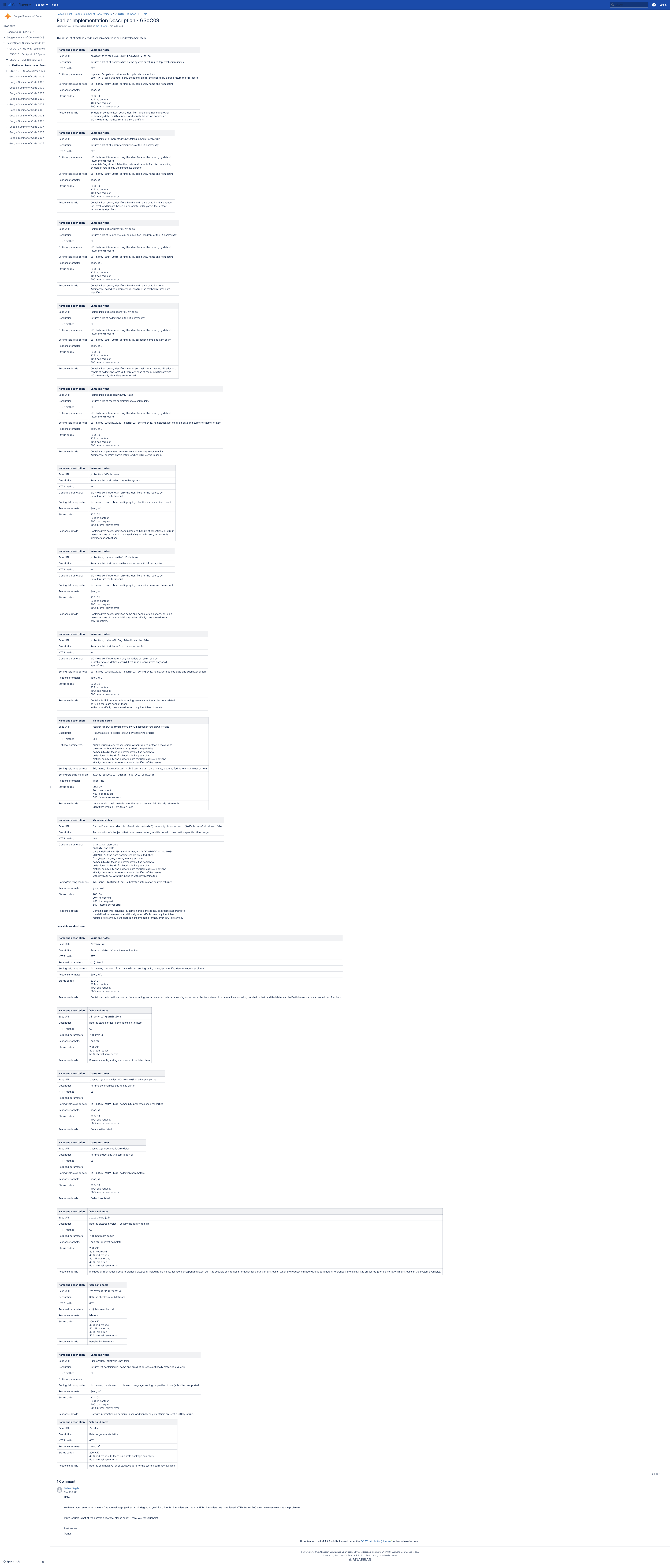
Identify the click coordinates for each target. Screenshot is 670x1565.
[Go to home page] (19, 4)
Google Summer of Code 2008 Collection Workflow (38, 104)
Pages (60, 13)
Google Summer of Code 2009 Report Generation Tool (40, 87)
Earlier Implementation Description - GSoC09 (39, 65)
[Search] (612, 4)
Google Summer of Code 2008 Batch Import (34, 98)
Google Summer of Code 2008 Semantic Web (35, 115)
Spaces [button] (40, 4)
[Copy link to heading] (86, 926)
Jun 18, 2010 (101, 26)
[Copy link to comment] (79, 1492)
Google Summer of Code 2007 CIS (29, 121)
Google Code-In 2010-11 (21, 31)
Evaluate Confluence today (405, 1552)
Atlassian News (389, 1555)
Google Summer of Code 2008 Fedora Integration (37, 109)
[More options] (661, 14)
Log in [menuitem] (663, 4)
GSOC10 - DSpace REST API (25, 59)
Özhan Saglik (71, 1488)
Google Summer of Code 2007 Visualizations (34, 143)
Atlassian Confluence (345, 1555)
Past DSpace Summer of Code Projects (29, 42)
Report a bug (372, 1555)
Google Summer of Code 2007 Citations (32, 126)
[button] (4, 4)
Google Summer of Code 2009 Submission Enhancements (42, 93)
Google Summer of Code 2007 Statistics (32, 132)
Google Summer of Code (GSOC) (25, 37)
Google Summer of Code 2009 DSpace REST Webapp (40, 76)
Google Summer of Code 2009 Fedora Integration (37, 82)
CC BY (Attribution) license (375, 1541)
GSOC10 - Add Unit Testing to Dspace (31, 48)
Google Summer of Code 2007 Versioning (32, 137)
